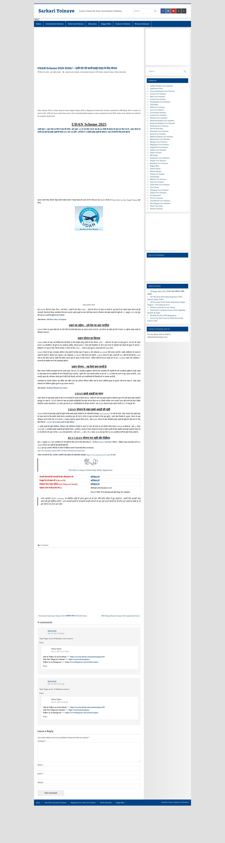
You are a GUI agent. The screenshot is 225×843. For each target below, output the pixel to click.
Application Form (156, 88)
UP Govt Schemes (156, 198)
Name (40, 765)
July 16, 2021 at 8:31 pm (56, 684)
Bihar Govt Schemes (157, 96)
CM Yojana (154, 104)
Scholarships (154, 177)
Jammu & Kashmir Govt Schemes (162, 123)
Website (40, 782)
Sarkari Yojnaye (56, 11)
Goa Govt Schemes (157, 110)
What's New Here (120, 72)
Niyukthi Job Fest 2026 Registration (163, 315)
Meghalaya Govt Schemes (159, 145)
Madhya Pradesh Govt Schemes (161, 137)
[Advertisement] (89, 48)
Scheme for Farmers (157, 174)
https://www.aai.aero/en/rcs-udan (98, 455)
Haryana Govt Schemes (158, 118)
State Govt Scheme (76, 24)
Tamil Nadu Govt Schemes (160, 185)
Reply (41, 642)
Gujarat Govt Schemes (158, 115)
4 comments (44, 545)
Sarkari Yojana (108, 72)
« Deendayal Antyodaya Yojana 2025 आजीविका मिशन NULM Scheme (62, 616)
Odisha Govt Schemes (158, 150)
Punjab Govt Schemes (158, 161)
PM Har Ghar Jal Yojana (57, 319)
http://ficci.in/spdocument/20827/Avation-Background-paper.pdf (61, 451)
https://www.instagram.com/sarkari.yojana (81, 662)
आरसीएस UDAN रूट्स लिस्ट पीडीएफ (104, 442)
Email (40, 773)
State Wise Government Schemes (55, 803)
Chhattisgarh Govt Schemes (160, 102)
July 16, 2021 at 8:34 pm (56, 633)
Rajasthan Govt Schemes (159, 163)
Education (92, 24)
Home (38, 24)
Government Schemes (87, 72)
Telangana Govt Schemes (159, 190)
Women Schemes (142, 24)
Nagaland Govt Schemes (159, 147)
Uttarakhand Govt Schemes (160, 201)
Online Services (155, 152)
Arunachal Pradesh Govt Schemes (162, 91)
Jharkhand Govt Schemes (159, 126)
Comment (42, 741)
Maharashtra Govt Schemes (160, 139)
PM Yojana (99, 72)
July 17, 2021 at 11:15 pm (60, 651)
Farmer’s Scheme (122, 24)
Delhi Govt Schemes (157, 107)
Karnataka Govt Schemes (159, 131)
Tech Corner (154, 187)
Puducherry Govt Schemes (159, 158)
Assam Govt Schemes (158, 94)
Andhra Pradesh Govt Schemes (161, 86)
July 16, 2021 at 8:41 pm (59, 702)
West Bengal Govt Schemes (160, 203)
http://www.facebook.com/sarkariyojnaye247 (87, 657)
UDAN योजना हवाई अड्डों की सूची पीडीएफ (60, 422)
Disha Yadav (57, 72)
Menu (37, 20)
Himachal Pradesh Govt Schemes (162, 120)
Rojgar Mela (106, 24)
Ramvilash (52, 631)
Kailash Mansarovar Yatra (57, 388)
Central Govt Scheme (55, 24)
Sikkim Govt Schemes (158, 179)
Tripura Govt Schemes (158, 193)
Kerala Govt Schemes (158, 134)
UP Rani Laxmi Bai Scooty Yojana (162, 307)
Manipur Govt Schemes (158, 142)
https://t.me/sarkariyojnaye (79, 659)
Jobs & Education (156, 128)
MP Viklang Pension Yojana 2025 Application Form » (120, 616)
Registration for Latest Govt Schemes (83, 803)
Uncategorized (155, 195)
